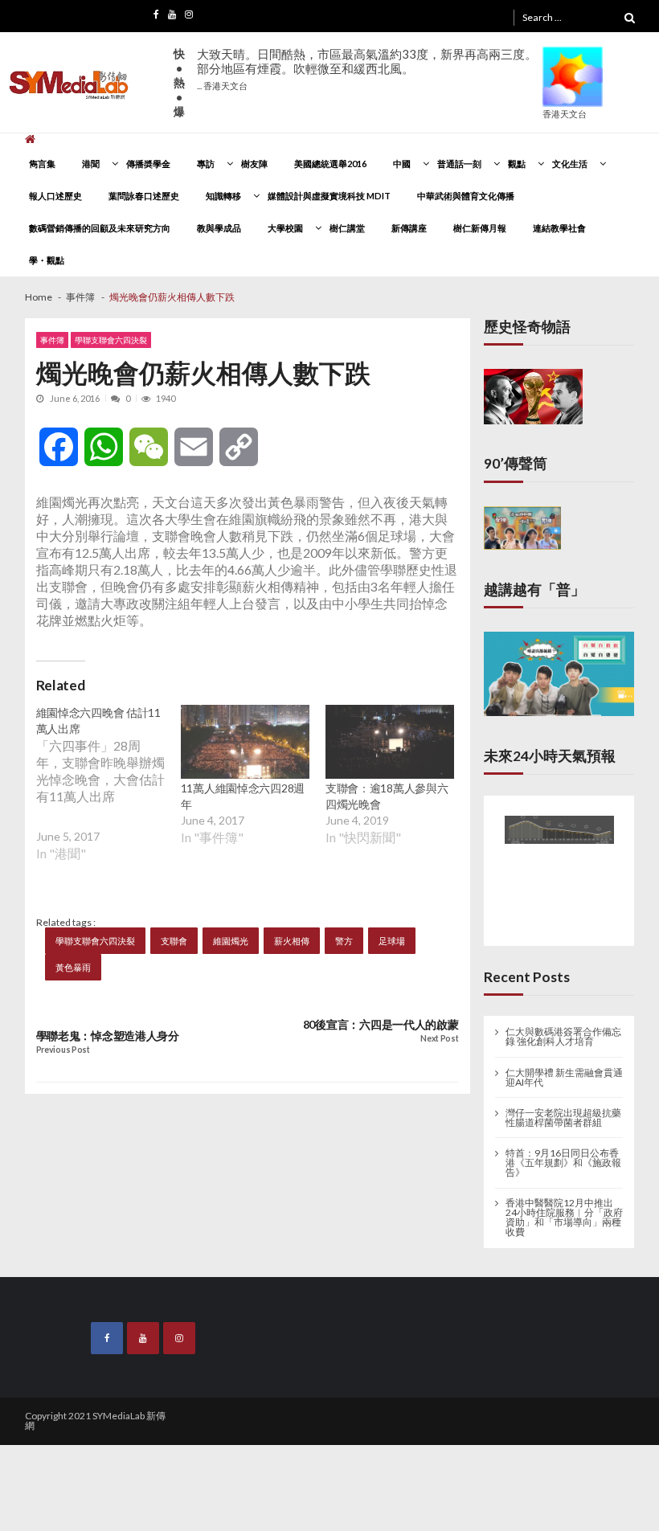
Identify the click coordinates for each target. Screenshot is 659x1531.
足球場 (392, 940)
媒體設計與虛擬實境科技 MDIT (329, 195)
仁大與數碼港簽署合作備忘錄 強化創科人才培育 (563, 1033)
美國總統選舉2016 (330, 163)
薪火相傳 (291, 940)
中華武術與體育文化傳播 (465, 195)
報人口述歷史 (55, 195)
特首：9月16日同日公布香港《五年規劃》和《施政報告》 (563, 1158)
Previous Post (63, 1050)
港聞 (91, 163)
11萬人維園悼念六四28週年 (243, 796)
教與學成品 (219, 228)
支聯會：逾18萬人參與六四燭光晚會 (386, 796)
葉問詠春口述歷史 (143, 195)
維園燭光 (230, 940)
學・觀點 (46, 260)
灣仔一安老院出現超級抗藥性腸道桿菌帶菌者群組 (563, 1114)
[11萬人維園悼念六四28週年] (245, 742)
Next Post (439, 1038)
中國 (402, 163)
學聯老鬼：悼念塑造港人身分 (107, 1036)
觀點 (517, 163)
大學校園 (285, 228)
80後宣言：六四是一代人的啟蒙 (381, 1024)
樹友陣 (254, 163)
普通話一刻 (459, 163)
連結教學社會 (559, 228)
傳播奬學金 (148, 163)
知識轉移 (223, 195)
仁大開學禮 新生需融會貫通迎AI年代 (564, 1073)
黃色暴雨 (73, 967)
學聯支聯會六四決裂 (111, 340)
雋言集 (42, 163)
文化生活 (569, 163)
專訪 (206, 163)
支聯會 (174, 940)
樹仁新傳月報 (479, 228)
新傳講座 (409, 228)
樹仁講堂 (347, 228)
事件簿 (52, 340)
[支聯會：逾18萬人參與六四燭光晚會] (389, 742)
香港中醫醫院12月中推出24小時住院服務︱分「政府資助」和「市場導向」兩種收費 (564, 1213)
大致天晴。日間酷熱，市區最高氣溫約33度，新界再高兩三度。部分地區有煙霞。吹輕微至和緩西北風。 (367, 69)
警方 (344, 940)
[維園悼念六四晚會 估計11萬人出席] (108, 795)
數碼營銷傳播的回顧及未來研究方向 (99, 228)
